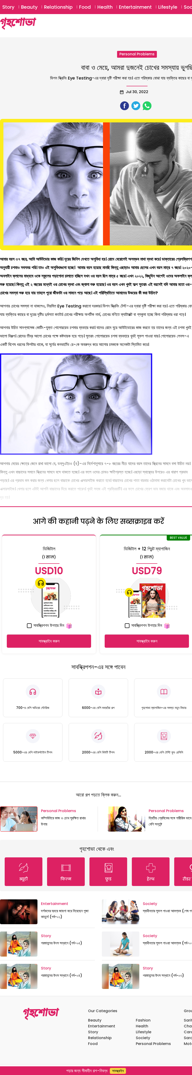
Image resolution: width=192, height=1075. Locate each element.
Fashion (143, 1020)
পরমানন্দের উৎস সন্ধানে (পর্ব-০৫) (61, 943)
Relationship (58, 7)
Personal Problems (137, 54)
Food (85, 7)
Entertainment (135, 7)
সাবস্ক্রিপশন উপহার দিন (48, 625)
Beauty (29, 7)
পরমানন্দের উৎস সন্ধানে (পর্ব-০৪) (61, 975)
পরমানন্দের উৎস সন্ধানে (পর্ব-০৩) (163, 975)
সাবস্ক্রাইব (118, 1071)
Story (8, 7)
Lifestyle (167, 7)
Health (105, 7)
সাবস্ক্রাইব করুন (49, 641)
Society (150, 903)
